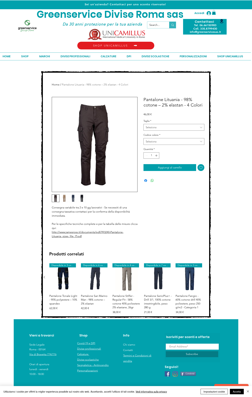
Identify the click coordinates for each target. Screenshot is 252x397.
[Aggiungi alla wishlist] (200, 167)
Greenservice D (74, 14)
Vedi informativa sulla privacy (151, 391)
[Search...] (172, 25)
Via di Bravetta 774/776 (42, 354)
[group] (126, 288)
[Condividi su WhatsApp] (152, 180)
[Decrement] (146, 155)
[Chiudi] (248, 391)
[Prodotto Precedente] (44, 277)
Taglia (147, 120)
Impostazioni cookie (214, 391)
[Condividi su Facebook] (146, 180)
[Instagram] (175, 373)
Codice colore (151, 134)
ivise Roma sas (147, 14)
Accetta (237, 391)
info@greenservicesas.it (205, 32)
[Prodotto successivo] (209, 277)
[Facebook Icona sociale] (167, 373)
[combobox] (173, 127)
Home (55, 84)
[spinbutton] (151, 155)
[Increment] (156, 155)
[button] (214, 12)
